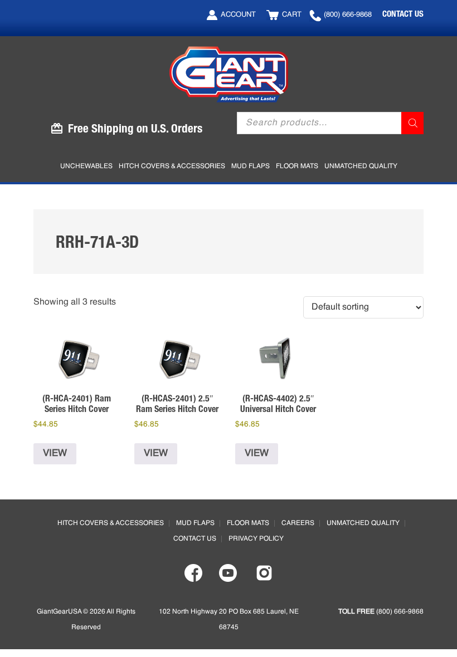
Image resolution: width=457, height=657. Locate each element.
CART (292, 14)
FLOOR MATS (248, 523)
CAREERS (297, 523)
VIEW (55, 453)
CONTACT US (403, 13)
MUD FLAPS (195, 523)
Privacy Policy (256, 539)
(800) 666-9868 (348, 14)
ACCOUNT (238, 14)
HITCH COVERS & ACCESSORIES (110, 523)
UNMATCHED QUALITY (363, 523)
